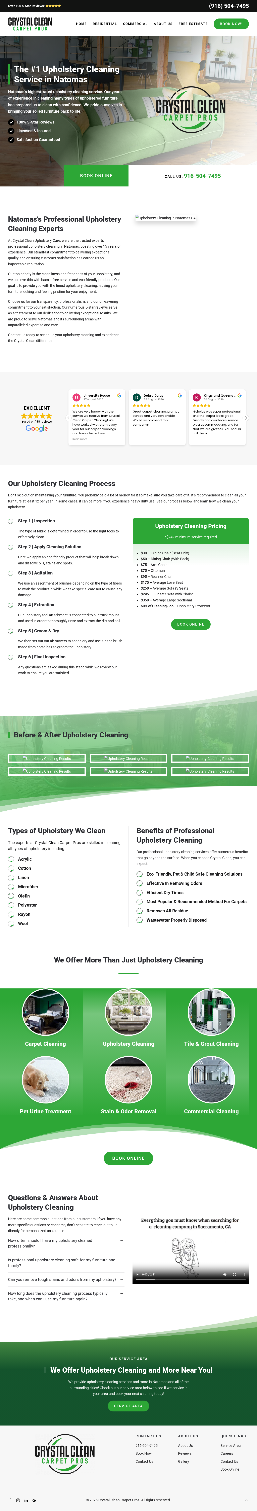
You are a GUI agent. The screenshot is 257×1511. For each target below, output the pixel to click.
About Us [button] (163, 24)
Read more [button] (80, 439)
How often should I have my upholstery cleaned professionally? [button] (50, 1243)
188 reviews (43, 422)
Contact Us (144, 1461)
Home (81, 24)
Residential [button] (105, 24)
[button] (246, 418)
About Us (185, 1445)
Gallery (183, 1461)
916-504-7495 (202, 176)
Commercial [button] (135, 24)
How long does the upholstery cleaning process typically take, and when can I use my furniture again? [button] (57, 1296)
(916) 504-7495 (229, 6)
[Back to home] (30, 24)
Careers (226, 1453)
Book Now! (231, 24)
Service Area (128, 1406)
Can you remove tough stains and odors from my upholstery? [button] (62, 1279)
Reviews (185, 1453)
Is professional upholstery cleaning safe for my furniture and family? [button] (61, 1263)
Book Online (96, 175)
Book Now (144, 1453)
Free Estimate (193, 24)
